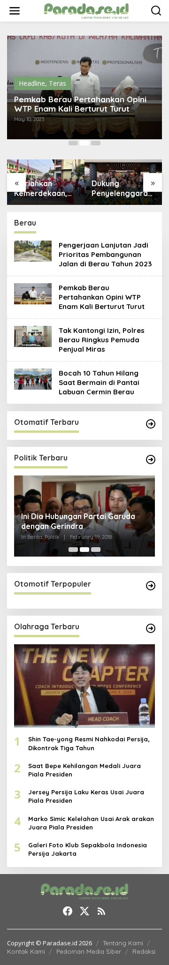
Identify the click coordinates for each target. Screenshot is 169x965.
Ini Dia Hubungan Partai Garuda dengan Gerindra (78, 521)
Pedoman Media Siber (88, 951)
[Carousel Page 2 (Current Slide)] (84, 143)
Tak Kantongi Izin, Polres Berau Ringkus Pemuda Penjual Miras (102, 340)
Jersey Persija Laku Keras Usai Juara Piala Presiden (86, 796)
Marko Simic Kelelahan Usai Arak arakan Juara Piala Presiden (91, 823)
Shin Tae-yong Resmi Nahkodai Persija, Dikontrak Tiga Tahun (89, 743)
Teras (57, 83)
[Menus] (14, 11)
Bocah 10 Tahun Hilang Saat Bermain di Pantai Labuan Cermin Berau (99, 382)
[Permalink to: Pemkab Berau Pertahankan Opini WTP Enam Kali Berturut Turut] (33, 293)
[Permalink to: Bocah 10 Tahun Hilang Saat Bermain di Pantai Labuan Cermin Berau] (33, 378)
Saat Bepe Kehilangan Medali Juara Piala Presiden (84, 770)
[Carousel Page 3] (95, 143)
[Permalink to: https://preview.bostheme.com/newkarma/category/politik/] (150, 459)
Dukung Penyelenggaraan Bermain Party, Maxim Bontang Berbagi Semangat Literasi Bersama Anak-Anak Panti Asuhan (123, 188)
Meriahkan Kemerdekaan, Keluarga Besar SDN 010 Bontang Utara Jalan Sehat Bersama (42, 188)
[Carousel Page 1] (73, 143)
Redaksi (143, 951)
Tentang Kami (123, 943)
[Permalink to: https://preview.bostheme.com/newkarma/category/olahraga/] (150, 628)
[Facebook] (67, 911)
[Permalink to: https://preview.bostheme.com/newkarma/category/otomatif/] (150, 424)
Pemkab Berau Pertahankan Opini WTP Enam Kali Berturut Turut (80, 104)
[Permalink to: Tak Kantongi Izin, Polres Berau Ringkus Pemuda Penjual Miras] (33, 336)
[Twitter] (84, 911)
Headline (32, 83)
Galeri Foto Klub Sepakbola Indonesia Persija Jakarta (87, 849)
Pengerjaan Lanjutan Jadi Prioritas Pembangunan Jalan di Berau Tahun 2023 (105, 254)
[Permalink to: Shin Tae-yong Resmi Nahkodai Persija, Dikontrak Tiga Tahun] (84, 686)
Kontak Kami (26, 951)
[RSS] (101, 911)
